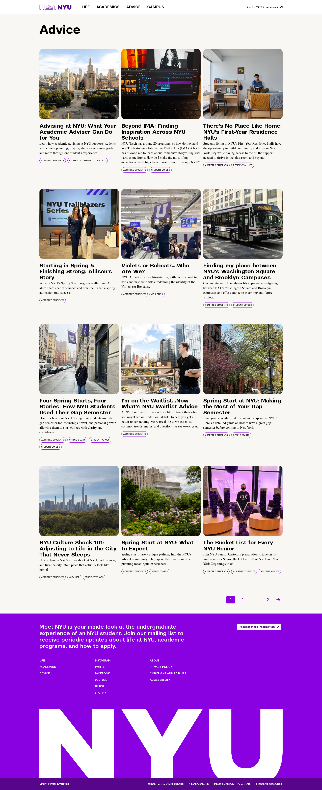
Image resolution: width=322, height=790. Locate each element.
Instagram (103, 660)
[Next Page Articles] (279, 599)
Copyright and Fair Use (168, 673)
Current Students (80, 160)
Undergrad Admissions (166, 783)
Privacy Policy (161, 667)
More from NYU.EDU (54, 784)
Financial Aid (199, 783)
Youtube (101, 680)
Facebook (102, 673)
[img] (79, 84)
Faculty (101, 160)
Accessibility (160, 680)
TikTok (99, 686)
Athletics (157, 294)
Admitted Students (52, 160)
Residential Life (242, 165)
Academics (108, 7)
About (154, 660)
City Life (74, 577)
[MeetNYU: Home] (55, 6)
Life (86, 7)
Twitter (100, 667)
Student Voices (160, 170)
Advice (133, 7)
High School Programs (232, 783)
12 (267, 599)
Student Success (269, 783)
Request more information (257, 627)
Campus (155, 7)
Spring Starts (77, 440)
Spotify (100, 693)
